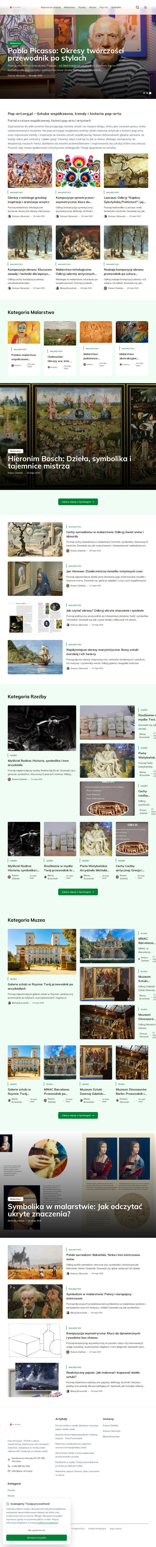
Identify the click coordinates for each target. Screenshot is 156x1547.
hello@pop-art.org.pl (22, 1471)
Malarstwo (69, 7)
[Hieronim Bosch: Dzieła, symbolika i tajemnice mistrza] (78, 436)
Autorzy (108, 1419)
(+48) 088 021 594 (21, 1466)
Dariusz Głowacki (16, 75)
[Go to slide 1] (144, 93)
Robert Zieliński (15, 472)
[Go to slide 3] (150, 93)
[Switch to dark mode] (145, 7)
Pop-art (104, 7)
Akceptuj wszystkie (36, 1537)
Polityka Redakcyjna (97, 1528)
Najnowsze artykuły (51, 7)
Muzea (92, 7)
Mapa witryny (116, 1528)
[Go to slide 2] (147, 93)
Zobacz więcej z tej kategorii (76, 501)
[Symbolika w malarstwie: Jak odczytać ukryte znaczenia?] (78, 1184)
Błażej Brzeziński (16, 1220)
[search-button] (137, 7)
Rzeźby (82, 7)
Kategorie (14, 1483)
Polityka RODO (78, 1528)
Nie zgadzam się (36, 1530)
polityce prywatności (47, 1522)
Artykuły (61, 1419)
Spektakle (116, 7)
